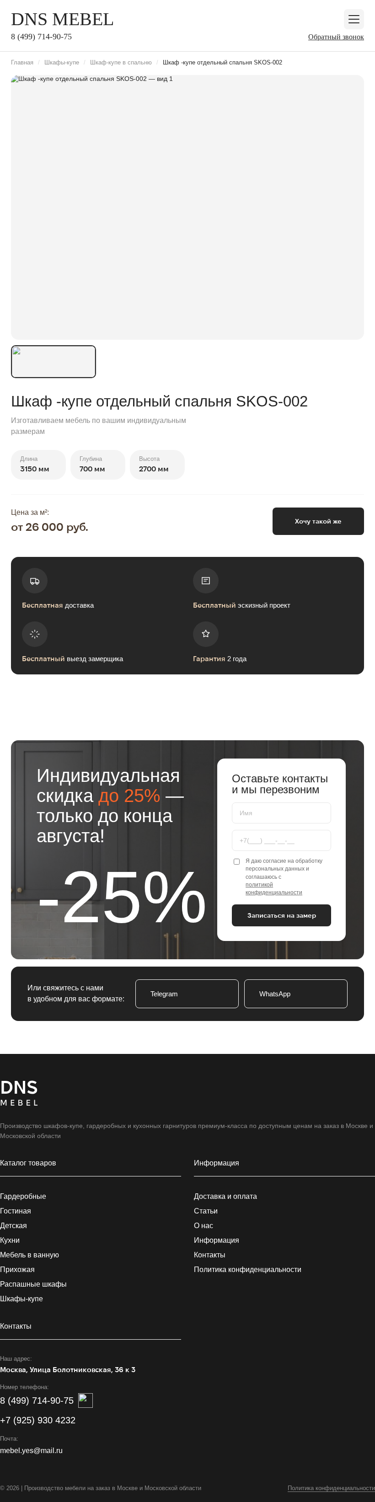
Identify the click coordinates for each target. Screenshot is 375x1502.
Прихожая (17, 1269)
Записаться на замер (281, 915)
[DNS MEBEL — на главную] (19, 1094)
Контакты (209, 1255)
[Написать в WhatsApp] (85, 1400)
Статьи (206, 1211)
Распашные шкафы (33, 1284)
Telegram (164, 994)
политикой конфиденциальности (274, 889)
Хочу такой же (318, 521)
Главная (22, 62)
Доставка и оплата (225, 1196)
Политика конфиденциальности (247, 1269)
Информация (216, 1240)
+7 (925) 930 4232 (37, 1420)
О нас (203, 1225)
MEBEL (62, 19)
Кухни (10, 1240)
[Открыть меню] (354, 19)
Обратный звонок (336, 37)
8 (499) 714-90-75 (41, 36)
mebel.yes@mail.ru (31, 1450)
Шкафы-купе (61, 62)
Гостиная (15, 1211)
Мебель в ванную (29, 1255)
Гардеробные (23, 1196)
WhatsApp (274, 994)
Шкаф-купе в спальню (121, 62)
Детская (13, 1225)
